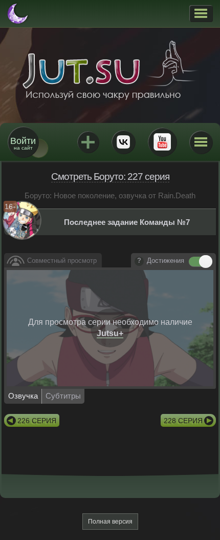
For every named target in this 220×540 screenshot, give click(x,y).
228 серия (183, 421)
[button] (200, 13)
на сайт (23, 143)
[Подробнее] (139, 261)
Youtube (162, 142)
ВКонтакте (123, 142)
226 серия (36, 421)
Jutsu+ (88, 142)
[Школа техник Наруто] (110, 70)
